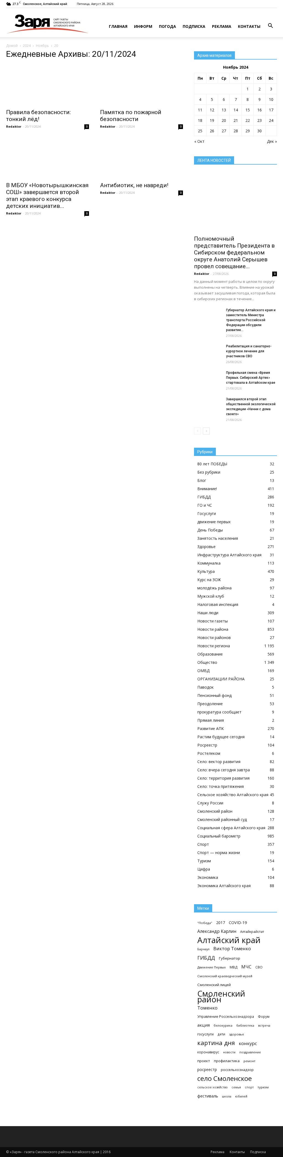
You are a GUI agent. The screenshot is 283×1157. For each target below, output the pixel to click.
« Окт (199, 141)
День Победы (210, 530)
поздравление (250, 1052)
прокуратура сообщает (219, 712)
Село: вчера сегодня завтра (223, 769)
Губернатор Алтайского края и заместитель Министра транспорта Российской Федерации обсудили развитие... (251, 320)
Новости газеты (212, 621)
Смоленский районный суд (222, 819)
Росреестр (207, 745)
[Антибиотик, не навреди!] (141, 158)
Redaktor (13, 126)
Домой (12, 45)
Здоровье (206, 546)
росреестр (207, 1069)
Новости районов (214, 637)
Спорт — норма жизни (218, 852)
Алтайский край (229, 940)
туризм (263, 1087)
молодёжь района (214, 587)
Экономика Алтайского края (224, 885)
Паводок (205, 687)
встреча (264, 1025)
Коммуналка (209, 563)
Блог (201, 480)
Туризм (204, 860)
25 (200, 130)
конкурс (248, 1043)
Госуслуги (206, 513)
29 (247, 130)
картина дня (216, 1043)
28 (236, 130)
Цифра (203, 869)
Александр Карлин (216, 931)
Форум (263, 1016)
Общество (207, 662)
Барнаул (203, 949)
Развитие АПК (210, 728)
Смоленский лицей (214, 984)
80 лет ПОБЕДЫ (212, 463)
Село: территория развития (223, 778)
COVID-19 (238, 922)
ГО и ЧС (204, 505)
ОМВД (203, 670)
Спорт (203, 844)
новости (229, 1052)
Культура (206, 571)
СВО (259, 967)
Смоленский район (214, 811)
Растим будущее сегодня (221, 736)
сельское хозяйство (212, 1087)
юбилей (241, 1096)
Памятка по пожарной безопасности (130, 115)
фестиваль (207, 1096)
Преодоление (210, 703)
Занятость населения (217, 538)
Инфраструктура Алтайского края (229, 554)
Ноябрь (42, 45)
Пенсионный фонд (214, 695)
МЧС (246, 967)
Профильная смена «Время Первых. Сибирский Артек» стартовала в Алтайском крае (250, 378)
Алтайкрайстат (252, 931)
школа (226, 1096)
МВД (233, 967)
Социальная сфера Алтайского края (231, 827)
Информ (143, 26)
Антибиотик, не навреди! (134, 185)
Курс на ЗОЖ (209, 579)
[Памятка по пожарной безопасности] (141, 85)
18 (200, 120)
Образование (210, 654)
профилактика (227, 1060)
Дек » (272, 141)
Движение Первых (211, 967)
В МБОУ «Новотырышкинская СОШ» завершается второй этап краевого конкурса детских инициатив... (47, 195)
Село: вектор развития (218, 761)
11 (200, 109)
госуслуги (205, 1034)
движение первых (213, 521)
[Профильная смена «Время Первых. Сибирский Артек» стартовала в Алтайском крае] (208, 380)
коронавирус (208, 1052)
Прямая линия (210, 720)
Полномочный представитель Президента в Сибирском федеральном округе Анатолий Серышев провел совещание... (234, 252)
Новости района (212, 629)
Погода (167, 26)
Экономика (207, 877)
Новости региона (213, 645)
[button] (270, 26)
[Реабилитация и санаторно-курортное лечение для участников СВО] (208, 353)
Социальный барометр (218, 836)
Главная (118, 26)
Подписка (194, 26)
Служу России (210, 803)
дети (221, 1034)
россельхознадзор (237, 1069)
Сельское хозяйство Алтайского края (232, 794)
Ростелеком (208, 753)
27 (224, 130)
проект (203, 1060)
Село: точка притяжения (220, 786)
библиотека (245, 1025)
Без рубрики (208, 472)
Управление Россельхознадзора (225, 1016)
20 (224, 120)
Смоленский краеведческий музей (224, 976)
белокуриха (223, 1025)
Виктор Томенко (232, 949)
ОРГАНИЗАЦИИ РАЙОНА (221, 678)
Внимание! (207, 488)
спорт (249, 1087)
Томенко (207, 1008)
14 (236, 109)
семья (236, 1087)
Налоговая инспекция (217, 604)
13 (224, 109)
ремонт (249, 1061)
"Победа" (204, 923)
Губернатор (229, 958)
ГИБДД (204, 497)
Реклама (221, 26)
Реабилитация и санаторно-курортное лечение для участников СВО (249, 351)
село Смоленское (224, 1078)
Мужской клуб (210, 596)
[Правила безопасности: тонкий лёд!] (47, 85)
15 (247, 109)
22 (247, 120)
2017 (220, 922)
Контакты (249, 26)
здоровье (236, 1034)
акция (203, 1025)
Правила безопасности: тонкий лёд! (38, 115)
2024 (27, 45)
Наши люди (207, 612)
